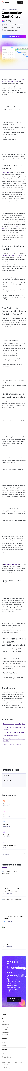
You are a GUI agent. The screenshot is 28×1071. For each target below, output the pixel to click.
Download (4, 1038)
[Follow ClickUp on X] (10, 1057)
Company (4, 1049)
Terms (20, 1062)
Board (6, 944)
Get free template (14, 36)
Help (3, 1053)
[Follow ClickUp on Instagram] (8, 1057)
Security (9, 1062)
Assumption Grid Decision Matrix (13, 917)
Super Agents (5, 1024)
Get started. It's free (13, 999)
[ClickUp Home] (5, 2)
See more (4, 867)
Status (3, 1062)
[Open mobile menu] (25, 2)
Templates (4, 9)
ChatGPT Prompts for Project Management (11, 889)
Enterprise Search (6, 1032)
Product (4, 1042)
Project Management (12, 9)
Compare (4, 1045)
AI (2, 1018)
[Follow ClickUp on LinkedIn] (3, 1057)
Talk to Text (5, 1034)
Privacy (15, 1062)
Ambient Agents (6, 1027)
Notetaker (4, 1029)
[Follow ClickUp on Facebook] (5, 1057)
